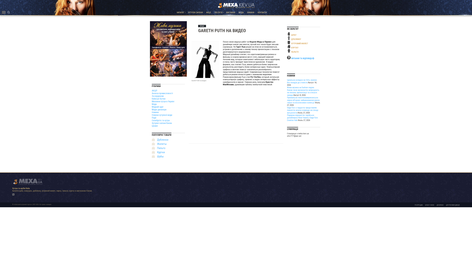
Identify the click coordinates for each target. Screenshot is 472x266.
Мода (241, 12)
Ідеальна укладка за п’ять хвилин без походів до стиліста (302, 81)
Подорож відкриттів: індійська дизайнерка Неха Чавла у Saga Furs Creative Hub (302, 117)
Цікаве (155, 126)
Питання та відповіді (301, 58)
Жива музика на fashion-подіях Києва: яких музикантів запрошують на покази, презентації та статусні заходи (303, 91)
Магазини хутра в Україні (163, 101)
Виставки (230, 12)
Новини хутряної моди (162, 115)
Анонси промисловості (162, 93)
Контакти (262, 12)
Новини (250, 12)
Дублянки (440, 205)
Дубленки (162, 139)
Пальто (161, 148)
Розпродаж (419, 205)
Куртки (161, 152)
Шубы (160, 156)
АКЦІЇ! (154, 90)
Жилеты (162, 143)
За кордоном (158, 96)
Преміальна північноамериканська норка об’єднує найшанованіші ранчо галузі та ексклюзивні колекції (303, 100)
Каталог (180, 12)
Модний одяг (157, 107)
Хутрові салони (195, 12)
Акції (208, 12)
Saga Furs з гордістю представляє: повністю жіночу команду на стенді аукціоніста (302, 110)
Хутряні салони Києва (162, 123)
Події (154, 117)
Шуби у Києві (429, 205)
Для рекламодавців (453, 205)
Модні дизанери (159, 109)
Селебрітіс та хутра (161, 120)
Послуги (218, 12)
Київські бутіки (158, 98)
